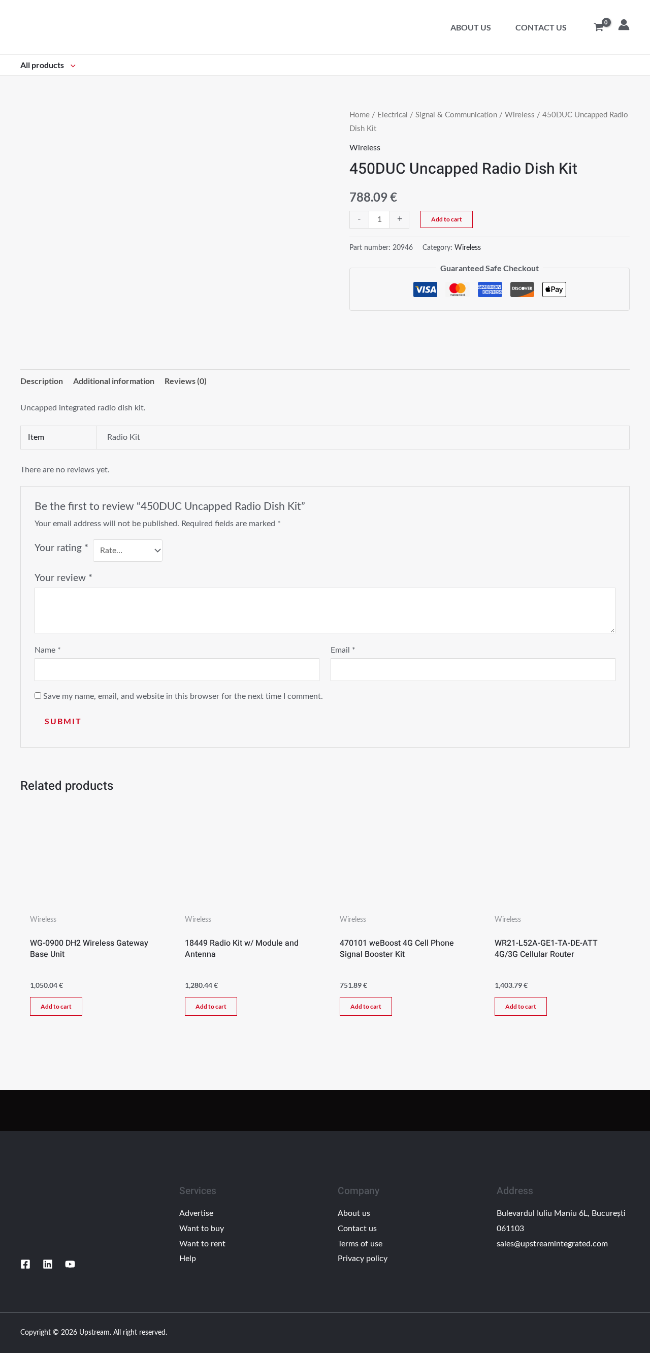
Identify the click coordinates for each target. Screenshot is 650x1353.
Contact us (541, 27)
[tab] (41, 381)
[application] (71, 65)
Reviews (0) (186, 380)
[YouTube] (70, 1264)
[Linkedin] (48, 1264)
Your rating (61, 548)
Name (48, 650)
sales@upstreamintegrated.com (552, 1244)
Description (41, 380)
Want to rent (202, 1244)
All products (43, 65)
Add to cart (446, 219)
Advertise (196, 1213)
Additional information (113, 380)
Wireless (520, 115)
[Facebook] (25, 1264)
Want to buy (201, 1229)
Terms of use (360, 1244)
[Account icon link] (624, 24)
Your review (63, 578)
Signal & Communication (456, 115)
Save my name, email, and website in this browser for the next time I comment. (183, 696)
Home (359, 115)
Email (343, 650)
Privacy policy (362, 1258)
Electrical (392, 115)
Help (187, 1258)
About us (470, 27)
